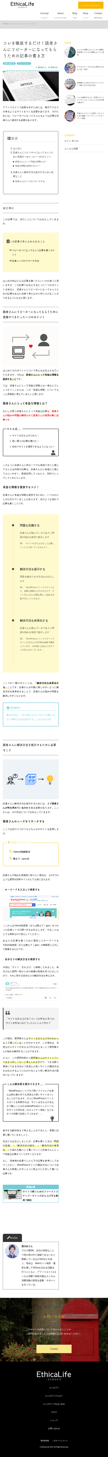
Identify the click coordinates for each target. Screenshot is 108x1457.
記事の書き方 (9, 63)
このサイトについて (60, 1441)
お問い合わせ (54, 1428)
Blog (74, 15)
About (60, 15)
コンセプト (54, 1387)
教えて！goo (19, 858)
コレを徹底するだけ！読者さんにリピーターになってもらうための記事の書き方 (90, 99)
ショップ (54, 1420)
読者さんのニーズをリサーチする (30, 181)
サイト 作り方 (28, 24)
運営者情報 (44, 1441)
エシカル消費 (71, 148)
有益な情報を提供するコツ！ (28, 166)
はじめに (17, 148)
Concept (44, 15)
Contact (98, 15)
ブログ (54, 1412)
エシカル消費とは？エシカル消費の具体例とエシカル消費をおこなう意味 (90, 52)
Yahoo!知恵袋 (20, 852)
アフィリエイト (24, 63)
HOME (5, 24)
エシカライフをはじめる (90, 5)
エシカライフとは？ (54, 1396)
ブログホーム (15, 24)
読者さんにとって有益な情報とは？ (31, 161)
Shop (85, 15)
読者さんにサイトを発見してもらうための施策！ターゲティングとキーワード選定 (90, 115)
